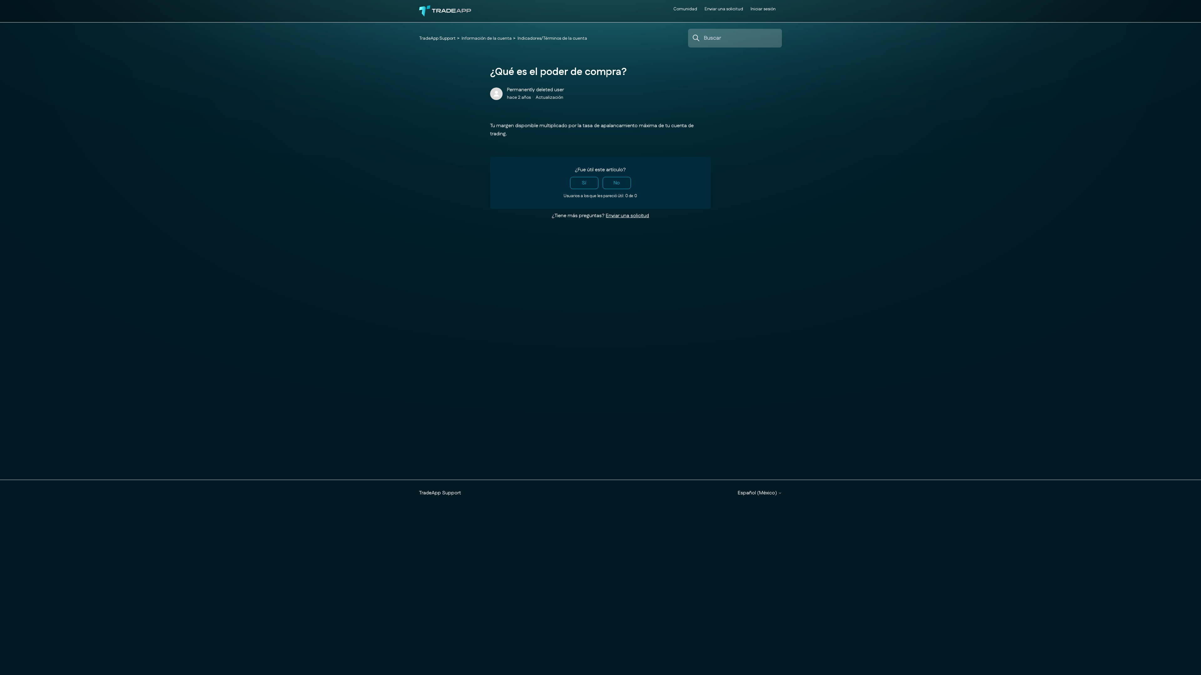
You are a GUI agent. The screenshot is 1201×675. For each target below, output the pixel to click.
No (617, 183)
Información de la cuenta (487, 38)
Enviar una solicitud (724, 9)
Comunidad (685, 9)
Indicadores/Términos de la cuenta (552, 38)
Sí (584, 183)
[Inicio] (445, 11)
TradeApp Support (437, 38)
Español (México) (758, 493)
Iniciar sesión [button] (763, 9)
